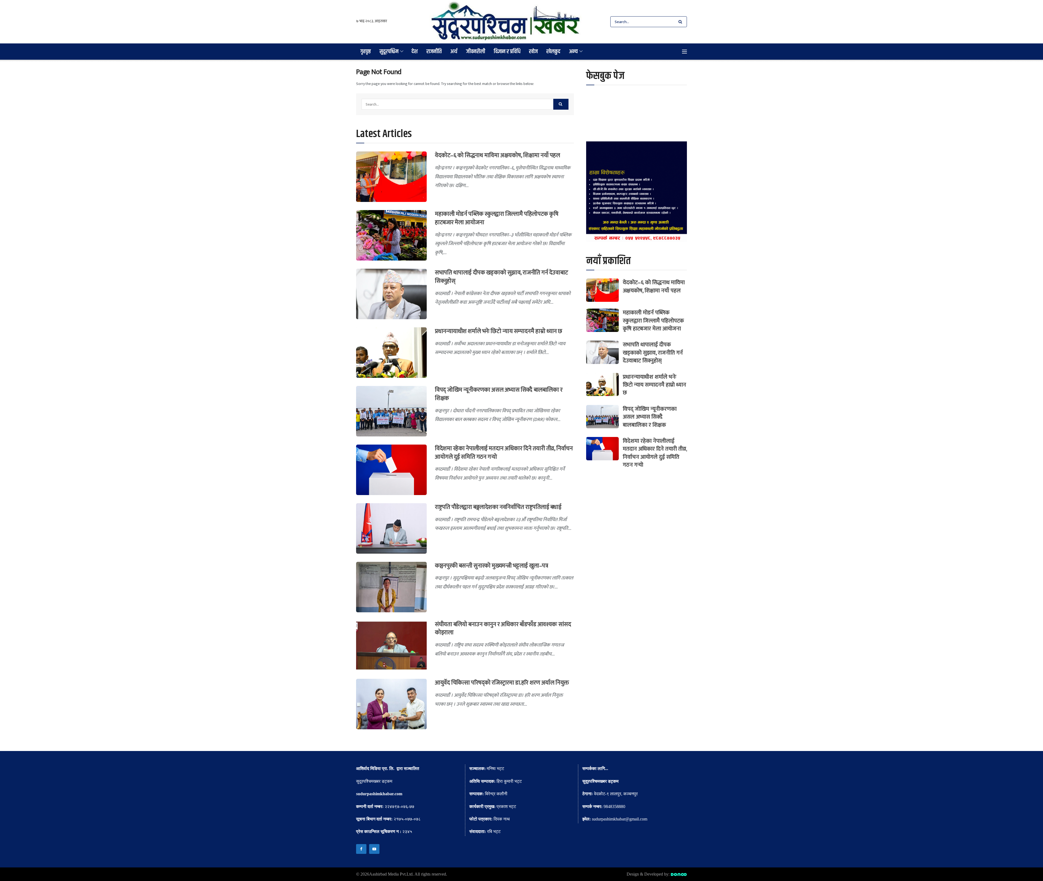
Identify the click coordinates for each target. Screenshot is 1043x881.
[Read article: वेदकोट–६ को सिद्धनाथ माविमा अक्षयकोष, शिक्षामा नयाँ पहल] (391, 176)
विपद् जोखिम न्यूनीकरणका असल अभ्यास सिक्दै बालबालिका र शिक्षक (498, 394)
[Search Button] (681, 21)
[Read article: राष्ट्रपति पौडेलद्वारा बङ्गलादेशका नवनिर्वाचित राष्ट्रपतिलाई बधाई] (391, 528)
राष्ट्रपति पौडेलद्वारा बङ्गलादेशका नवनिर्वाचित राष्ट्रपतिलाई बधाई (498, 507)
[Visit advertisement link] (636, 191)
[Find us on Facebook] (361, 849)
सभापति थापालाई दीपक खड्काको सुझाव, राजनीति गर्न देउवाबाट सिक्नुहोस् (501, 277)
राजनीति (434, 51)
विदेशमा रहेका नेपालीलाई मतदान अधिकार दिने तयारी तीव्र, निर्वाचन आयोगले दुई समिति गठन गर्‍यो (504, 452)
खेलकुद (553, 51)
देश (414, 51)
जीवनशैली (475, 51)
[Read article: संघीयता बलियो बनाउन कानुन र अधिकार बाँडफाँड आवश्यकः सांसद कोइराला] (391, 645)
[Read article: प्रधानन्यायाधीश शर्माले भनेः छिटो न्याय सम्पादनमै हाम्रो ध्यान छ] (391, 352)
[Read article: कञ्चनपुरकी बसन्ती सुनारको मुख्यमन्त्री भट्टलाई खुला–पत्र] (391, 587)
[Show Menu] (684, 51)
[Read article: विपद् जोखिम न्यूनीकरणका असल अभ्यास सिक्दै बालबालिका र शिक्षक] (391, 411)
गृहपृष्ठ (365, 51)
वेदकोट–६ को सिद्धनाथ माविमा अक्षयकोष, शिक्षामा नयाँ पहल (497, 155)
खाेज (533, 51)
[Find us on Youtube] (374, 849)
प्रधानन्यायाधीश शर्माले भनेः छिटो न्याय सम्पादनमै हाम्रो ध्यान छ (498, 331)
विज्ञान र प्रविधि (507, 51)
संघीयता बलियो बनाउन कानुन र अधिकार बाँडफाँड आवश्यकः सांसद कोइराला (503, 628)
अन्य (573, 51)
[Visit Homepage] (505, 21)
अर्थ (453, 51)
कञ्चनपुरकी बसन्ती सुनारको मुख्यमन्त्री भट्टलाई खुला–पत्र (491, 566)
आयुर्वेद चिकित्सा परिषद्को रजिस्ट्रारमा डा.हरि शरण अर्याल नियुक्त (502, 683)
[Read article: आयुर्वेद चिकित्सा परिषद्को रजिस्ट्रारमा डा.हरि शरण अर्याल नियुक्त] (391, 704)
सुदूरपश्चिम (388, 51)
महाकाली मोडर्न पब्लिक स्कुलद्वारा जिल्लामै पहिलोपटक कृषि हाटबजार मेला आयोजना (496, 218)
